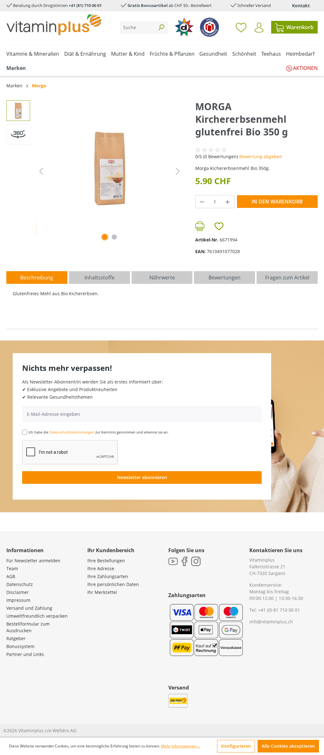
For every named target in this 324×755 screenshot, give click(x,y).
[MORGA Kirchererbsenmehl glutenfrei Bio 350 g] (109, 168)
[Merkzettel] (241, 27)
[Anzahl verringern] (202, 201)
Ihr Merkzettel (102, 592)
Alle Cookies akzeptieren (288, 746)
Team (12, 568)
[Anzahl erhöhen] (227, 201)
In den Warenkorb (277, 201)
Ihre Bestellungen (106, 561)
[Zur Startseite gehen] (53, 24)
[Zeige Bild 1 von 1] (104, 237)
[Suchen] (161, 27)
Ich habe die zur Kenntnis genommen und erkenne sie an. (98, 432)
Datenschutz (19, 584)
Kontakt (301, 6)
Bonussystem (20, 646)
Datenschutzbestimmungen (71, 432)
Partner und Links (25, 654)
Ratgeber (16, 638)
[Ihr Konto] (259, 28)
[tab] (36, 277)
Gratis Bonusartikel (148, 5)
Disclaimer (17, 592)
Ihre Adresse (100, 568)
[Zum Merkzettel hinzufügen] (219, 226)
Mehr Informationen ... (180, 746)
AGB (10, 576)
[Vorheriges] (41, 171)
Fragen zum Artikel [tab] (287, 277)
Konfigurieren (236, 746)
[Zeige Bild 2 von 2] (114, 237)
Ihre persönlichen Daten (113, 584)
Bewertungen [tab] (224, 277)
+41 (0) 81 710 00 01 (279, 610)
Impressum (18, 600)
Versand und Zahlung (29, 608)
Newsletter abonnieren (142, 477)
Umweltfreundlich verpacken (37, 616)
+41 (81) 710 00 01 (85, 5)
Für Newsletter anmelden (33, 561)
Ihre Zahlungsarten (107, 576)
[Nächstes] (178, 171)
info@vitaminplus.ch (271, 622)
